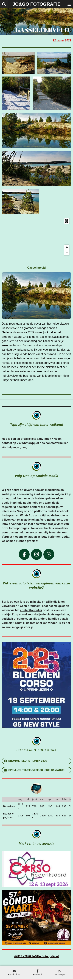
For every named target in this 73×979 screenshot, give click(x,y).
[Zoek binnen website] (4, 4)
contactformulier (57, 443)
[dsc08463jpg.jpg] (16, 93)
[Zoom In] (66, 247)
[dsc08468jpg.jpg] (52, 93)
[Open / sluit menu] (69, 4)
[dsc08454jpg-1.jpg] (36, 168)
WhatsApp (28, 443)
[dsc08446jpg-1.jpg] (36, 130)
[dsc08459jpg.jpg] (18, 63)
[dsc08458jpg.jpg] (20, 201)
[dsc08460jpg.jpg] (54, 63)
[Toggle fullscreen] (66, 221)
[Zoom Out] (66, 252)
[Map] (36, 237)
